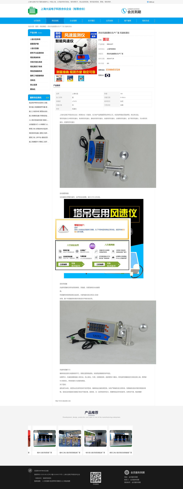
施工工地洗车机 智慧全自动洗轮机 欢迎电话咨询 (39, 111)
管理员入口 (60, 481)
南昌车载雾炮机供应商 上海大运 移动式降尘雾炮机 (145, 452)
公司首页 (37, 21)
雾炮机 (32, 89)
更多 (47, 97)
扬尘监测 (33, 85)
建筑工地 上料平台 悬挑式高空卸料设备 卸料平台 (39, 137)
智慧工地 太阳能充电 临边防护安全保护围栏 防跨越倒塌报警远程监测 (39, 129)
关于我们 (91, 21)
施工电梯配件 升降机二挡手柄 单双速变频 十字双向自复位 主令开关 (39, 142)
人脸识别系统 (35, 39)
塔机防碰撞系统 (36, 71)
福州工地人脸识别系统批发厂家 (64, 452)
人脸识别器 (34, 48)
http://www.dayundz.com (63, 401)
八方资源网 (46, 481)
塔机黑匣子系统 (36, 66)
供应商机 (55, 21)
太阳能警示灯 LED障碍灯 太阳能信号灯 (39, 124)
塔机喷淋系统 (35, 57)
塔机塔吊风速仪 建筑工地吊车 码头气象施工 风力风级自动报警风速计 (39, 133)
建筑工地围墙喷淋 (37, 76)
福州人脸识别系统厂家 (38, 452)
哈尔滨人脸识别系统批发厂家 (89, 452)
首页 (36, 26)
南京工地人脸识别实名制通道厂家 (115, 452)
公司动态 (109, 21)
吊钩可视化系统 (36, 62)
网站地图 (67, 481)
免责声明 (53, 481)
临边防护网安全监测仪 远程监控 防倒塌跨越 (39, 103)
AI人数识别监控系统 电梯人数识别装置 (39, 120)
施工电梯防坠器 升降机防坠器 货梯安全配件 (39, 116)
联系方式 (145, 21)
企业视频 (73, 21)
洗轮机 (32, 80)
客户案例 (127, 21)
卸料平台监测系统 (37, 53)
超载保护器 (34, 44)
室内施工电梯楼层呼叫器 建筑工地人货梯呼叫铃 (39, 107)
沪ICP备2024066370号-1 (55, 474)
